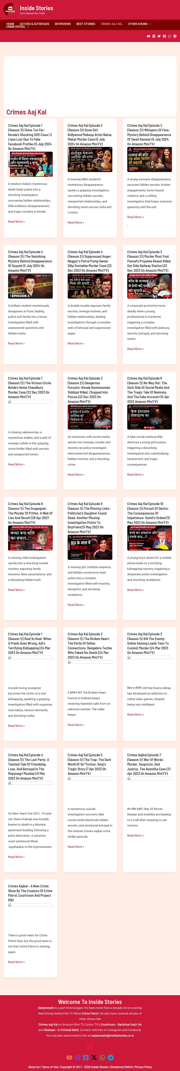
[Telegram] (174, 36)
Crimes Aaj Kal (112, 24)
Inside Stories (36, 7)
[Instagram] (153, 36)
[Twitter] (159, 36)
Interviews (63, 24)
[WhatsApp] (169, 36)
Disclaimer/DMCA (121, 1067)
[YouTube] (148, 36)
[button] (149, 24)
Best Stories (85, 24)
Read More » (16, 222)
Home (10, 24)
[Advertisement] (87, 80)
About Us (34, 1067)
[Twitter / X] (94, 1057)
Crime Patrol (15, 26)
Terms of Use (50, 1067)
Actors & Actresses (34, 24)
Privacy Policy (143, 1067)
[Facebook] (164, 36)
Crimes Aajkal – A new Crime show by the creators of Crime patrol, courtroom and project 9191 (30, 893)
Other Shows (138, 24)
